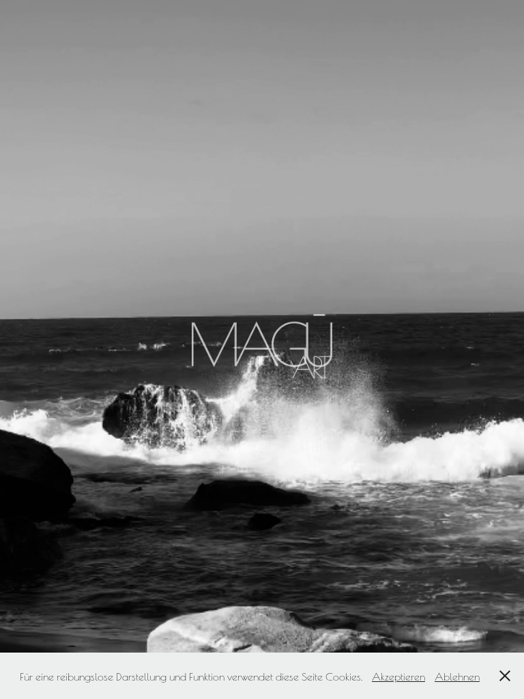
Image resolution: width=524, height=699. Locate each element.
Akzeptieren (398, 675)
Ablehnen (457, 675)
